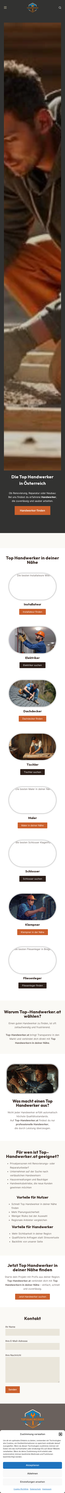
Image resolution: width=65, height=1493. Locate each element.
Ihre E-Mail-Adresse (16, 1341)
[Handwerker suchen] (60, 7)
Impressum (46, 1489)
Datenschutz (35, 1489)
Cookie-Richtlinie (21, 1489)
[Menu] (5, 7)
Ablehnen (32, 1473)
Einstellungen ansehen (32, 1481)
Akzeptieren (32, 1465)
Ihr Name (10, 1326)
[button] (60, 1434)
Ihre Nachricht (13, 1355)
